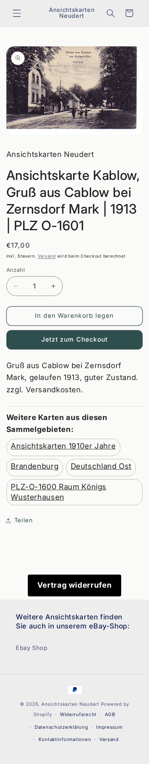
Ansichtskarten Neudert (70, 704)
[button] (17, 13)
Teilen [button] (23, 520)
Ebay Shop (32, 647)
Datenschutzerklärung (61, 727)
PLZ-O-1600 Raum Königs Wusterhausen (58, 492)
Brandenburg (34, 466)
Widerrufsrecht (78, 714)
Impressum (109, 727)
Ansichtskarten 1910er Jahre (63, 446)
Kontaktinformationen (65, 739)
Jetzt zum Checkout (74, 339)
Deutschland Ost (101, 466)
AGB (110, 714)
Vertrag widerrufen (74, 585)
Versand (47, 256)
